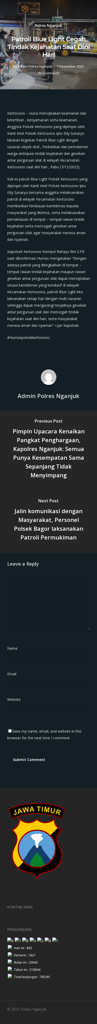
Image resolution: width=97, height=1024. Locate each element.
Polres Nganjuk (48, 25)
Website (14, 699)
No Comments (49, 73)
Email (13, 673)
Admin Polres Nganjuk (35, 66)
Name (14, 648)
